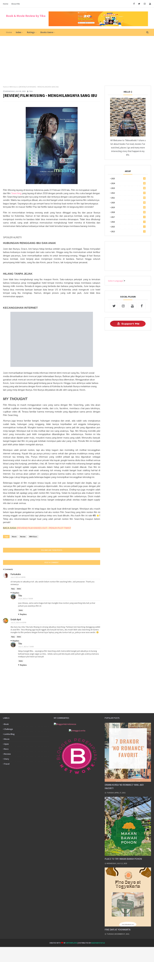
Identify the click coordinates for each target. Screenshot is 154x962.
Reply (13, 589)
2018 (128, 212)
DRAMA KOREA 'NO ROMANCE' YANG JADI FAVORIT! (124, 786)
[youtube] (149, 4)
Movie (14, 536)
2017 (128, 217)
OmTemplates (71, 943)
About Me (15, 3)
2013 (128, 231)
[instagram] (145, 4)
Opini (6, 744)
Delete (19, 589)
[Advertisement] (77, 58)
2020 (128, 202)
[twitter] (139, 4)
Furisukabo (16, 574)
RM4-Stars (13, 87)
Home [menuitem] (9, 32)
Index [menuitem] (18, 32)
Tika (31, 91)
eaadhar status (98, 943)
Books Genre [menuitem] (46, 32)
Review (23, 536)
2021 (128, 198)
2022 (128, 193)
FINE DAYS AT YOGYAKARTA (117, 929)
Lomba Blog (9, 734)
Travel (6, 763)
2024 (128, 183)
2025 (128, 178)
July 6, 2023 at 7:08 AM (25, 599)
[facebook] (134, 4)
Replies (15, 592)
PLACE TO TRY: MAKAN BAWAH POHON (123, 858)
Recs (6, 749)
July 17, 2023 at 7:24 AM (26, 647)
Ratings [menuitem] (31, 32)
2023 (128, 188)
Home (5, 3)
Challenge (8, 729)
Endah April (16, 619)
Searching (16, 193)
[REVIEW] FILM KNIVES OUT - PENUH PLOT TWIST (44, 528)
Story (6, 759)
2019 (128, 207)
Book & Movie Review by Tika (25, 16)
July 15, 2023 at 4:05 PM (18, 622)
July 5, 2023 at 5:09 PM (18, 577)
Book (6, 724)
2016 (128, 222)
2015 (128, 226)
